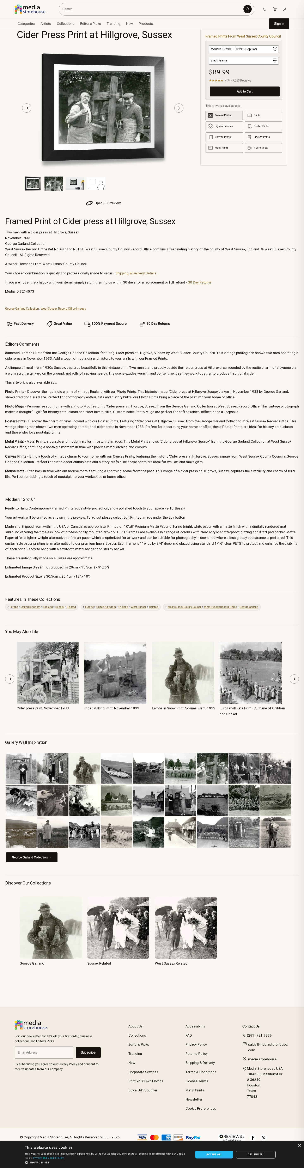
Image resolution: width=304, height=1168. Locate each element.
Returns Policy (197, 1053)
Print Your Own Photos (145, 1081)
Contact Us (251, 1026)
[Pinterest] (263, 1140)
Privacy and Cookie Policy (48, 1158)
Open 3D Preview (107, 203)
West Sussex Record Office (220, 606)
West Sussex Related (171, 963)
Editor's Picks (90, 24)
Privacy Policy (196, 1044)
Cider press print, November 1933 (43, 708)
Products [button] (146, 24)
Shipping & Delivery (200, 1063)
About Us (135, 1026)
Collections (65, 24)
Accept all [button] (214, 1154)
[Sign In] (284, 9)
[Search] (247, 9)
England (48, 606)
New (129, 24)
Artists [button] (46, 24)
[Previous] (26, 108)
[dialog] (152, 1154)
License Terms (197, 1081)
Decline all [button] (256, 1154)
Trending (113, 24)
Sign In (279, 24)
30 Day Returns (200, 282)
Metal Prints (195, 1090)
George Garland (248, 606)
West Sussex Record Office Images (63, 308)
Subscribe (88, 1052)
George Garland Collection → (31, 857)
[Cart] (274, 9)
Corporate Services (143, 1072)
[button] (107, 1162)
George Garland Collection (22, 308)
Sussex (59, 606)
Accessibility (195, 1026)
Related (71, 606)
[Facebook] (253, 1140)
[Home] (34, 9)
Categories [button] (26, 24)
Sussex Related (99, 963)
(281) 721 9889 (259, 1035)
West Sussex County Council (184, 606)
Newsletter (194, 1099)
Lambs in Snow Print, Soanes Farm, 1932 (183, 708)
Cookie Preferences (201, 1108)
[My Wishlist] (264, 9)
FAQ (189, 1035)
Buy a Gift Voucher (142, 1090)
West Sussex (138, 606)
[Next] (178, 108)
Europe (14, 606)
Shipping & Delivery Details (135, 273)
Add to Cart (245, 91)
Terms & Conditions (201, 1072)
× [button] (299, 1145)
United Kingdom (30, 606)
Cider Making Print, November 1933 (111, 708)
